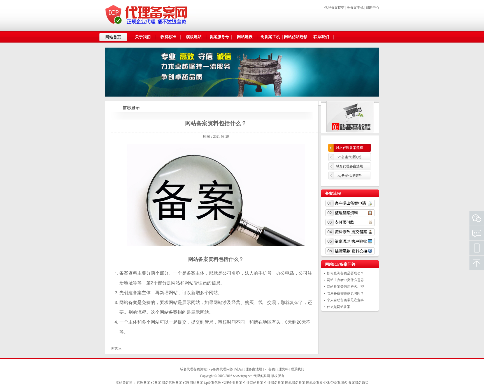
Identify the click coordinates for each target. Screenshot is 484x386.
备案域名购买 (358, 383)
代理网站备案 (193, 383)
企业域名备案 (274, 383)
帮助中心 (372, 8)
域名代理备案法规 (349, 166)
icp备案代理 (212, 383)
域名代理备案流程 (349, 148)
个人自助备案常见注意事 (345, 300)
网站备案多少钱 (318, 383)
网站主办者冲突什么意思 (345, 280)
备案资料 (128, 273)
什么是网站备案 (338, 307)
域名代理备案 (172, 383)
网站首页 (113, 37)
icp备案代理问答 (350, 157)
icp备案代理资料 (350, 175)
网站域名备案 (295, 383)
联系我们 (297, 369)
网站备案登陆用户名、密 (345, 287)
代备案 (156, 383)
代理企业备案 (232, 383)
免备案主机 (355, 8)
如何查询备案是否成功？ (345, 273)
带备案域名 (339, 383)
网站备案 (198, 259)
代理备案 (143, 383)
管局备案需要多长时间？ (345, 293)
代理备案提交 (334, 8)
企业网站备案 (253, 383)
